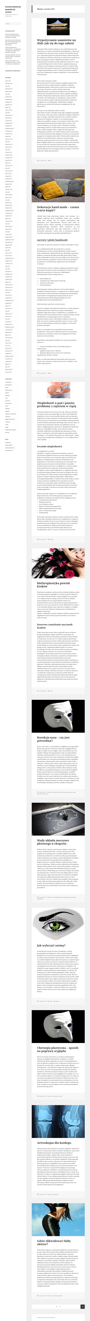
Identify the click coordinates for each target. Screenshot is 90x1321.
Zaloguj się (8, 442)
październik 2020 (9, 239)
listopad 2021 (8, 208)
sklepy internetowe (10, 419)
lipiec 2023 (8, 163)
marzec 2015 (8, 372)
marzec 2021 (8, 229)
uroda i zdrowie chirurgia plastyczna (63, 792)
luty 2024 (7, 149)
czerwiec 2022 (8, 189)
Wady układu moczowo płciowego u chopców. (53, 842)
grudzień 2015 (8, 351)
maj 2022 (7, 192)
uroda (6, 424)
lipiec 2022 (8, 187)
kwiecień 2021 (8, 226)
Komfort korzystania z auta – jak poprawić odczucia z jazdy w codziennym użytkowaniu (12, 62)
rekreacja (7, 416)
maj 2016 (7, 340)
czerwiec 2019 (8, 263)
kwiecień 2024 (8, 144)
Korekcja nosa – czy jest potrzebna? (53, 739)
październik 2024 (9, 128)
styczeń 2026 (8, 97)
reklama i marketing (10, 414)
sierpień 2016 (8, 332)
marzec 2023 (8, 173)
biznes (6, 387)
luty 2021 (7, 232)
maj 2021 (7, 224)
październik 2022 (9, 181)
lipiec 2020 (8, 247)
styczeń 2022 (8, 202)
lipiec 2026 (8, 81)
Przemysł (7, 408)
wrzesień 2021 (8, 213)
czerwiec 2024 (8, 139)
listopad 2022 (8, 179)
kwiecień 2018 (8, 287)
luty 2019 (7, 269)
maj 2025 (7, 112)
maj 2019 (7, 266)
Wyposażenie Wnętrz (10, 430)
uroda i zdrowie (58, 1096)
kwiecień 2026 (8, 89)
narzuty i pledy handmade (52, 240)
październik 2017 (9, 300)
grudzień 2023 (8, 155)
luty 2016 (7, 345)
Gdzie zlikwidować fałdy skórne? (54, 1242)
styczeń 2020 (8, 255)
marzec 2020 (8, 253)
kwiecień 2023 (8, 171)
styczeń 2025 (8, 120)
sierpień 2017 (8, 303)
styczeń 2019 (8, 271)
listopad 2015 (8, 353)
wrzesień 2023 (8, 157)
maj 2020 (7, 250)
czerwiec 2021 (8, 221)
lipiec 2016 (8, 335)
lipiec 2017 (8, 306)
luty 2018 (7, 292)
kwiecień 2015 (8, 369)
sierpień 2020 (8, 245)
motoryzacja (8, 403)
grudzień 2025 (8, 99)
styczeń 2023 (8, 176)
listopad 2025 (8, 102)
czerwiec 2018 (8, 285)
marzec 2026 (8, 91)
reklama (7, 411)
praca (6, 406)
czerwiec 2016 (8, 337)
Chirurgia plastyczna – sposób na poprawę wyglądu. (57, 1049)
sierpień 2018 (8, 279)
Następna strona (83, 1307)
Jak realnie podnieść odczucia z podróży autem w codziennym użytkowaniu (13, 56)
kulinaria (7, 400)
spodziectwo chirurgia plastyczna (63, 897)
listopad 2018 (8, 277)
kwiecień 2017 (8, 314)
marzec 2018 (8, 290)
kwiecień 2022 (8, 194)
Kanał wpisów (8, 445)
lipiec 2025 (8, 107)
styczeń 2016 (8, 348)
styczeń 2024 (8, 152)
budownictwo (8, 390)
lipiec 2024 (8, 136)
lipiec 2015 (8, 364)
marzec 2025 (8, 118)
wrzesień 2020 (8, 242)
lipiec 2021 (8, 218)
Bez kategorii (8, 385)
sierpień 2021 (8, 216)
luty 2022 (7, 200)
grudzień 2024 (8, 123)
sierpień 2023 (8, 160)
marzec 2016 (8, 343)
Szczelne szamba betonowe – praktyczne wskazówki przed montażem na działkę (12, 35)
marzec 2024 (8, 147)
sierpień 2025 (8, 104)
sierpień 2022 (8, 184)
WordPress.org (9, 450)
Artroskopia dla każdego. (54, 1143)
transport (7, 422)
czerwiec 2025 (8, 110)
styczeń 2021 (8, 234)
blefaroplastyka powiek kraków (53, 584)
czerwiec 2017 (8, 308)
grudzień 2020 (8, 237)
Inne (6, 398)
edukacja (7, 395)
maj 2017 (7, 311)
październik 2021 (9, 210)
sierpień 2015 (8, 361)
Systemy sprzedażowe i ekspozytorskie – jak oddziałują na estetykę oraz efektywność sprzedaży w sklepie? (13, 50)
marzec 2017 (8, 316)
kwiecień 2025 (8, 115)
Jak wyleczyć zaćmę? (51, 945)
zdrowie (7, 432)
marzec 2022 (8, 197)
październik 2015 (9, 356)
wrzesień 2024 (8, 131)
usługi (6, 427)
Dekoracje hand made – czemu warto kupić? (58, 208)
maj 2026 (7, 86)
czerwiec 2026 (8, 83)
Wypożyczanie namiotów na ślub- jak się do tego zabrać (56, 41)
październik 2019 (9, 258)
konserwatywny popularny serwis (13, 9)
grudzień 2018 (8, 274)
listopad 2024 (8, 126)
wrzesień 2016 (8, 329)
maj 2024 (7, 141)
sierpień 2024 (8, 134)
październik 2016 (9, 327)
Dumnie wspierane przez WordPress (46, 1317)
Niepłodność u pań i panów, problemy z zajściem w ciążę (56, 404)
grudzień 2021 (8, 205)
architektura (8, 382)
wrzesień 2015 (8, 359)
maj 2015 (7, 367)
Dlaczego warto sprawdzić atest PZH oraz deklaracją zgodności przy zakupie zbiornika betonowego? (13, 42)
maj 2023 (7, 168)
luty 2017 (7, 319)
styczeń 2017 (8, 322)
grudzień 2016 (8, 324)
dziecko (7, 393)
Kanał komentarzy (10, 448)
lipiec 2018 (8, 282)
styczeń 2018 (8, 295)
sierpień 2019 (8, 261)
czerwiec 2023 (8, 165)
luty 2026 (7, 94)
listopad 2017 (8, 298)
